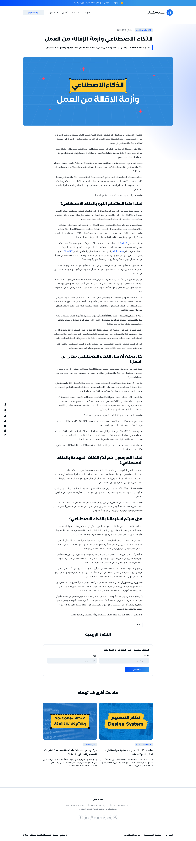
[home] (159, 12)
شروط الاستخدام (132, 835)
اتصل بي (169, 835)
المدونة (76, 12)
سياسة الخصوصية (152, 835)
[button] (87, 12)
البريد (95, 655)
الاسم (146, 655)
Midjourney (118, 251)
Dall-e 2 (123, 243)
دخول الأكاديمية (33, 12)
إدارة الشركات (90, 744)
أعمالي (65, 12)
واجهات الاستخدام (143, 744)
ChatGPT (68, 251)
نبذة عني (53, 12)
